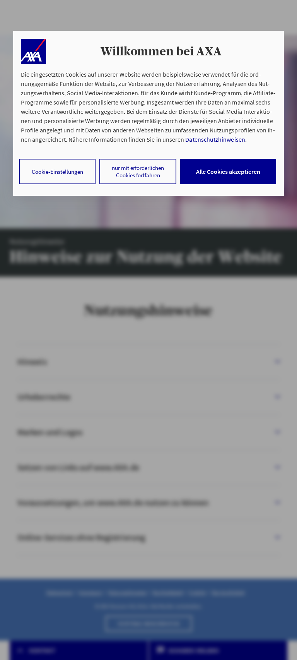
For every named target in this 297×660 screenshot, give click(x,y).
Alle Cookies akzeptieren (228, 171)
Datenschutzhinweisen (215, 139)
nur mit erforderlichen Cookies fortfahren (138, 171)
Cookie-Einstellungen (57, 171)
